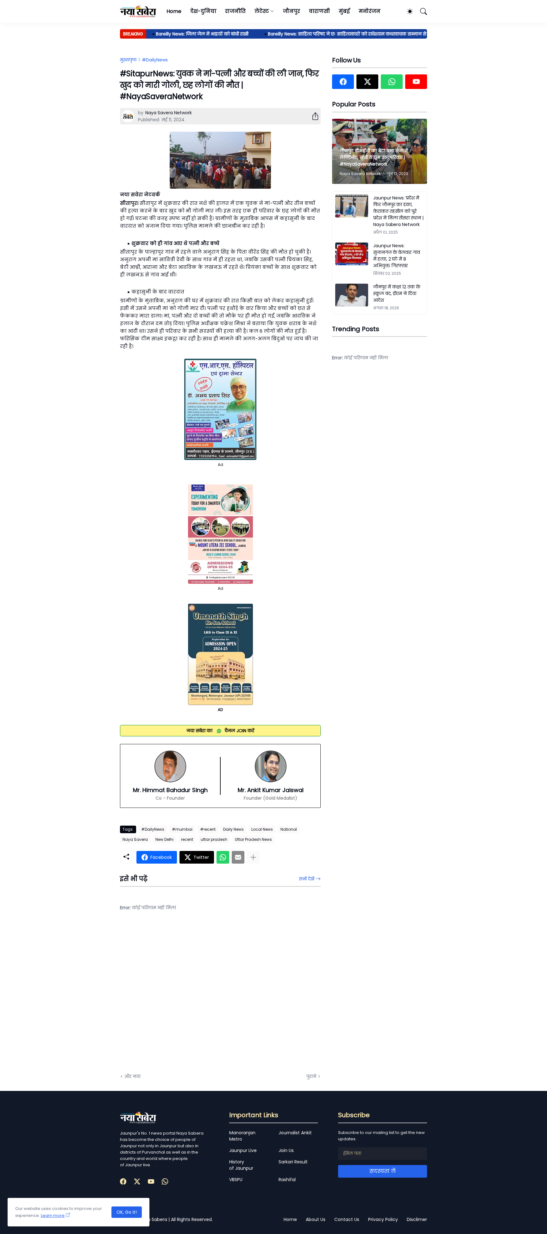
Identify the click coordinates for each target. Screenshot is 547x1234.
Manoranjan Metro (242, 1136)
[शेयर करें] (312, 116)
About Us (315, 1219)
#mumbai (182, 829)
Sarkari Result (293, 1162)
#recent (208, 829)
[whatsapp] (392, 81)
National (288, 829)
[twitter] (367, 81)
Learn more (53, 1215)
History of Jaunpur (241, 1165)
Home (174, 11)
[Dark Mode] (406, 11)
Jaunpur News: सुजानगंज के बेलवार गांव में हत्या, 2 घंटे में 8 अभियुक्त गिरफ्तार (396, 255)
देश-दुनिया (203, 11)
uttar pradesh (214, 839)
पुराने (311, 1076)
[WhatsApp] (223, 857)
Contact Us (346, 1219)
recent (187, 839)
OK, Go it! (126, 1212)
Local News (262, 829)
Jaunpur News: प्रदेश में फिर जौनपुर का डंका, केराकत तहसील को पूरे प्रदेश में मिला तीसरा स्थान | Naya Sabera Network (398, 211)
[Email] (238, 857)
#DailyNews (155, 60)
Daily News (233, 829)
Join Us (286, 1150)
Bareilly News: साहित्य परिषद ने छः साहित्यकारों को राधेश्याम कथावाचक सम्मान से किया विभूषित (344, 34)
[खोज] (420, 11)
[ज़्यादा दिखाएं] (253, 857)
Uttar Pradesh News (253, 839)
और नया (132, 1076)
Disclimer (417, 1219)
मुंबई (344, 11)
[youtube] (416, 81)
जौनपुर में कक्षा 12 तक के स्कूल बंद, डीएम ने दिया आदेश (396, 293)
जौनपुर (291, 11)
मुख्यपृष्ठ (128, 60)
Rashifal (287, 1179)
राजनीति (235, 11)
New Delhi (164, 839)
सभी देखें (306, 879)
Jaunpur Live (243, 1150)
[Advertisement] (183, 997)
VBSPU (235, 1179)
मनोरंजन (369, 11)
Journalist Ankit (295, 1133)
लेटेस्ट (262, 11)
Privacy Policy (383, 1219)
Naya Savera (135, 839)
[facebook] (343, 81)
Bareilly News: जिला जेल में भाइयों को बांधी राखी (185, 34)
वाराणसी (319, 11)
